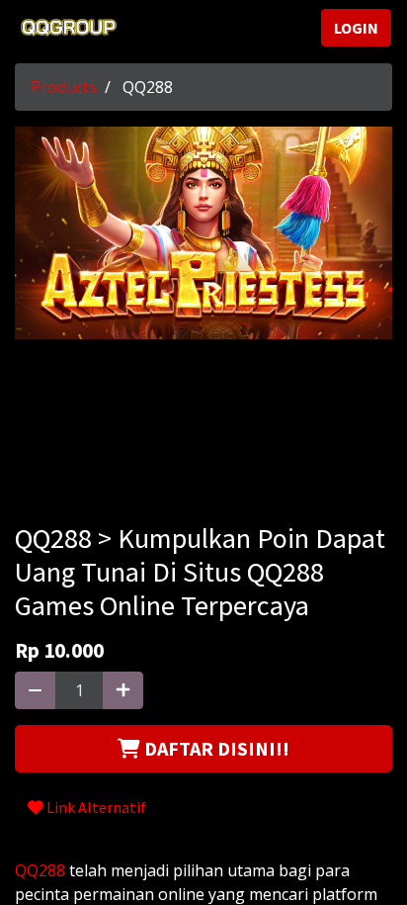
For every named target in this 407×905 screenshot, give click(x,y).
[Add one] (123, 690)
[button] (203, 748)
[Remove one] (35, 690)
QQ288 (40, 870)
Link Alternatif (94, 807)
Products (64, 87)
